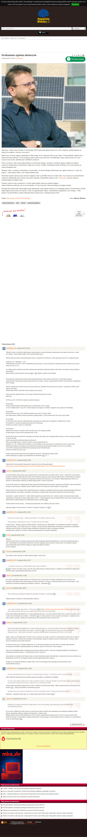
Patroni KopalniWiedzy (43, 746)
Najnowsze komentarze (10, 801)
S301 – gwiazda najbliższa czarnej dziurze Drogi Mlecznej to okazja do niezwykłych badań (30, 794)
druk (17, 203)
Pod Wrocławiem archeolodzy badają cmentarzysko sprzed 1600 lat (23, 805)
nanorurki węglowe (34, 203)
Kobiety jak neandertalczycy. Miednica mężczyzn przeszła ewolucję (23, 810)
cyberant (8, 471)
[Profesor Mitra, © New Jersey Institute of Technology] (44, 147)
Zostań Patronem (7, 729)
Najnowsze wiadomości (10, 785)
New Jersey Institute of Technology (18, 198)
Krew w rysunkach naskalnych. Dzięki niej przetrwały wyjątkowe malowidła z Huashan (29, 791)
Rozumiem (75, 4)
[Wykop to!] (8, 215)
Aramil (8, 535)
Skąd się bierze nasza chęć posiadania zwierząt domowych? (21, 796)
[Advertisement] (43, 46)
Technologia (19, 58)
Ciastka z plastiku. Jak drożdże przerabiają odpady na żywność (22, 788)
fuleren (23, 203)
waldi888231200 (11, 348)
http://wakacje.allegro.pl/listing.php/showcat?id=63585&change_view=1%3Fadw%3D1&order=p (35, 466)
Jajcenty (8, 551)
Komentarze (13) (8, 344)
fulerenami (62, 178)
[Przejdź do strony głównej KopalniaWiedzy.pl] (43, 16)
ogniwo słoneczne (8, 203)
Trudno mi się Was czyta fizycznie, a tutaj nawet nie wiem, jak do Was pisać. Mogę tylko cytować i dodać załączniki (38, 813)
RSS (5, 822)
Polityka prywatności (17, 822)
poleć (84, 213)
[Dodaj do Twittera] (22, 215)
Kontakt (29, 822)
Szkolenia (38, 822)
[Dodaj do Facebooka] (15, 215)
